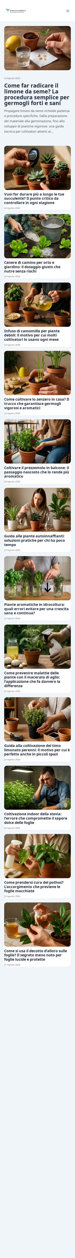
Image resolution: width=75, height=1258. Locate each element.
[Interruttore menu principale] (68, 11)
